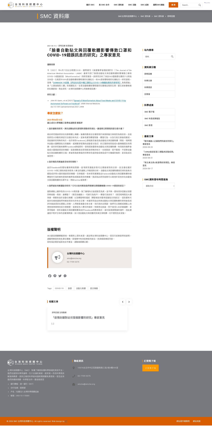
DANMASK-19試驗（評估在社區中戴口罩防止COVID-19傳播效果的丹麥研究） (87, 83)
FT (66, 421)
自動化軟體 (81, 288)
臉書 (70, 288)
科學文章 (148, 81)
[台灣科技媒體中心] (25, 5)
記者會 (147, 94)
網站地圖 (196, 421)
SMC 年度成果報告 (152, 118)
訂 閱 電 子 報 (150, 368)
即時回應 (171, 16)
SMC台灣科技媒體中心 (127, 16)
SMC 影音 (148, 125)
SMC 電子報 (149, 112)
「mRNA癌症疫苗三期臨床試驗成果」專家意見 (159, 153)
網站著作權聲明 (183, 421)
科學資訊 (148, 87)
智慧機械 (69, 46)
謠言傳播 (94, 288)
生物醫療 (62, 312)
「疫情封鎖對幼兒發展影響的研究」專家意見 (78, 317)
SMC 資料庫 (145, 16)
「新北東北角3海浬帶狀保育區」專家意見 (159, 164)
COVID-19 (59, 288)
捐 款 (173, 5)
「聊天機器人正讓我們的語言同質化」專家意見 (159, 142)
